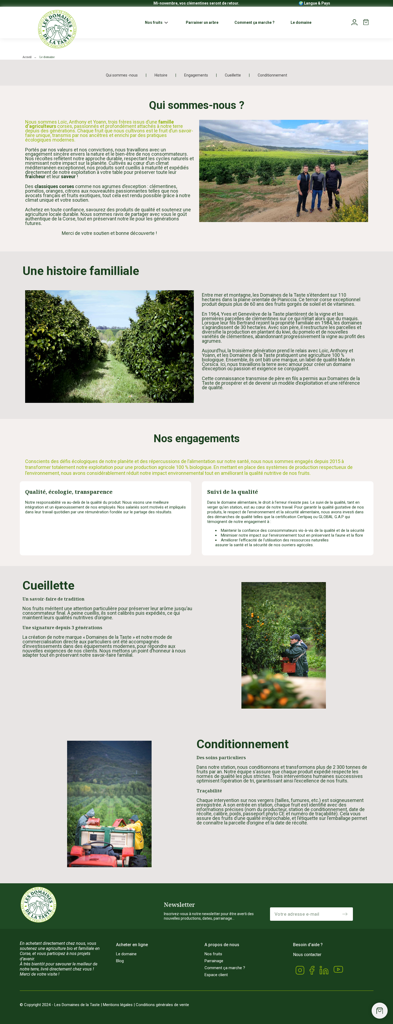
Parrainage (214, 960)
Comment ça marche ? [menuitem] (254, 22)
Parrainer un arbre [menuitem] (202, 22)
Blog (120, 960)
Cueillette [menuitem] (233, 75)
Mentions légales (118, 1004)
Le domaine (126, 954)
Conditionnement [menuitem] (272, 75)
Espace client (216, 974)
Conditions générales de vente (162, 1004)
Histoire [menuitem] (161, 75)
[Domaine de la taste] (57, 29)
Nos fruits (213, 954)
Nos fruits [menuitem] (154, 22)
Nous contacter (307, 954)
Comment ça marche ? (225, 967)
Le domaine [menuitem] (301, 22)
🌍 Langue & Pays (314, 3)
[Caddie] (380, 1011)
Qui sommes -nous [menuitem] (122, 75)
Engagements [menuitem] (196, 75)
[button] (166, 22)
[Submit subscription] (345, 914)
